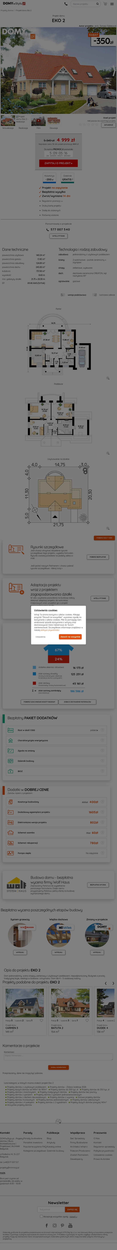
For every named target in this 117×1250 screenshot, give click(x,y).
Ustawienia (40, 637)
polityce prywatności (50, 630)
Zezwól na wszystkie (70, 636)
